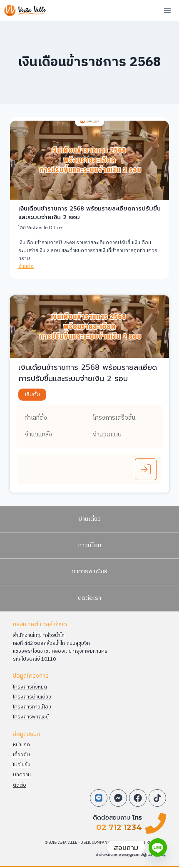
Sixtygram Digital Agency (143, 855)
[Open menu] (167, 10)
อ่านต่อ (26, 266)
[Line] (158, 847)
